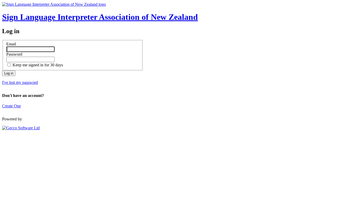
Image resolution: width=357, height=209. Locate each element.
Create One (11, 106)
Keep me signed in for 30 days (38, 65)
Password (14, 54)
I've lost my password (20, 82)
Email (11, 44)
